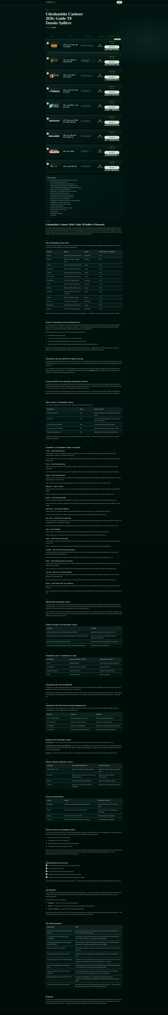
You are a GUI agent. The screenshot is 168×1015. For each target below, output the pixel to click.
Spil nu (111, 47)
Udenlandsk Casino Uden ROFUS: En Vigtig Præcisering (64, 185)
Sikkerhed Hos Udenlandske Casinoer (59, 193)
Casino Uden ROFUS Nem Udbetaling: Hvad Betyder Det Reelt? (65, 187)
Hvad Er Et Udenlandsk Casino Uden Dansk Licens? (63, 184)
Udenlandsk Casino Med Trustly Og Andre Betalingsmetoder (65, 200)
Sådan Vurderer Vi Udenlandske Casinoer (60, 189)
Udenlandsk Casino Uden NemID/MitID (60, 198)
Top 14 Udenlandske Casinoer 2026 (59, 182)
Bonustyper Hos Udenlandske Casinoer (60, 202)
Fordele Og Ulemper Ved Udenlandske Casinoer (62, 195)
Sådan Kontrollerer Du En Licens (58, 209)
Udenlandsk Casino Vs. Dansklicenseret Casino (62, 197)
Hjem (47, 9)
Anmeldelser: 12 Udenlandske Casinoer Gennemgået (63, 191)
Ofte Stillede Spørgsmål (56, 213)
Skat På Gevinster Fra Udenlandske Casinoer (61, 208)
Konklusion (53, 215)
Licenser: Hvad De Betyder (56, 206)
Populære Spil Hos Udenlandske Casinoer (60, 204)
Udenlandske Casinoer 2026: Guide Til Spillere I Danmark (63, 180)
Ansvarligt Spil (53, 211)
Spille (119, 2)
